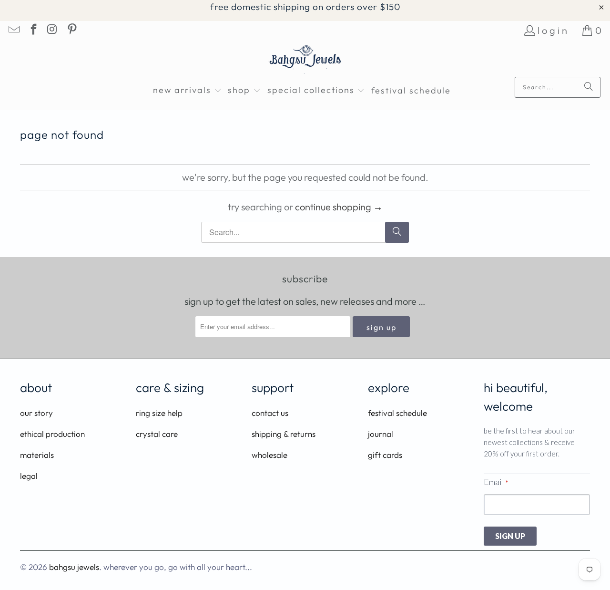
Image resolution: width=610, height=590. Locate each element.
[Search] (588, 87)
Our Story (36, 413)
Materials (37, 455)
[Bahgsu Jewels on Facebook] (32, 30)
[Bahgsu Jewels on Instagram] (52, 30)
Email (496, 481)
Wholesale (269, 455)
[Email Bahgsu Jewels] (13, 30)
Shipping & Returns (283, 434)
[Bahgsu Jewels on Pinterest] (71, 30)
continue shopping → (339, 207)
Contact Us (270, 413)
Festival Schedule (397, 413)
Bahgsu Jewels (74, 567)
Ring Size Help (159, 413)
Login (553, 30)
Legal (29, 476)
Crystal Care (157, 434)
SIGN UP (510, 535)
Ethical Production (52, 434)
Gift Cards (385, 455)
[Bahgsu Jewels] (305, 61)
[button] (187, 91)
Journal (380, 434)
